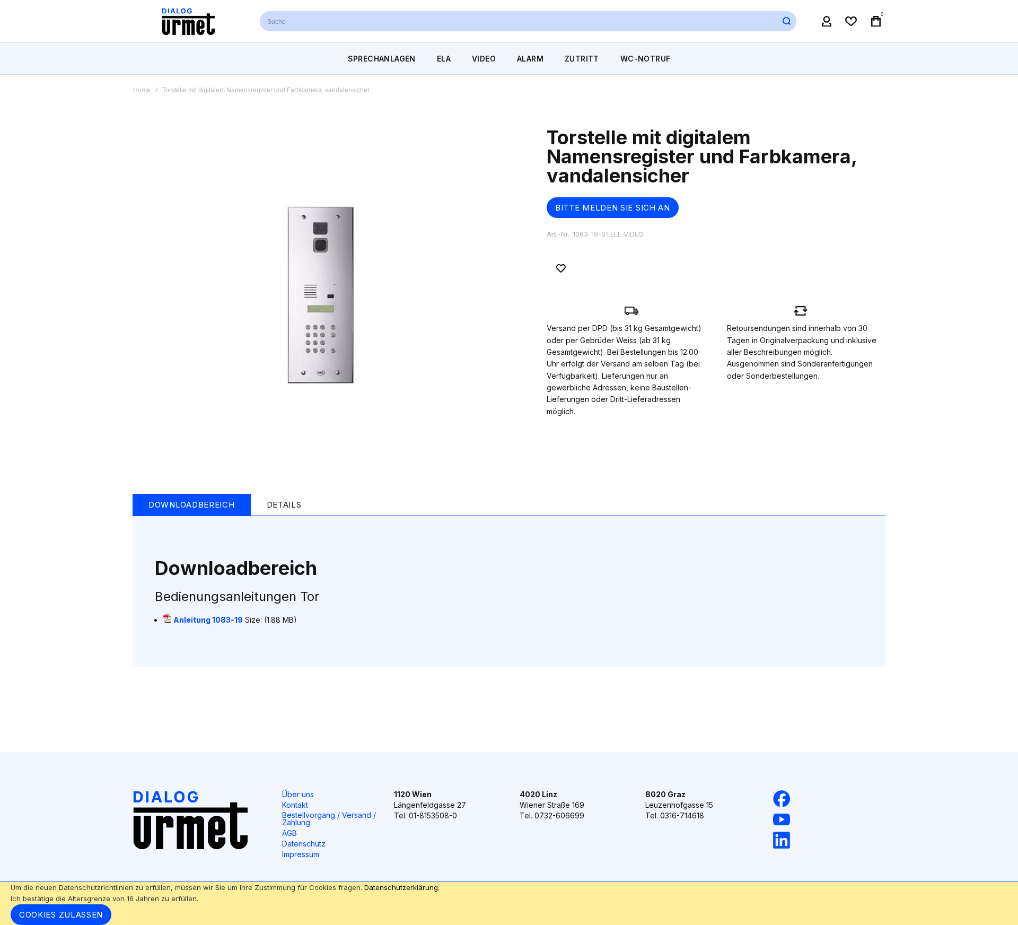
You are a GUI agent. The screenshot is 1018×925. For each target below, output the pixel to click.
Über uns (298, 794)
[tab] (192, 505)
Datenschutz (304, 843)
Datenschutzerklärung (401, 887)
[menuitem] (381, 58)
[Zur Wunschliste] (561, 268)
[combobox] (528, 21)
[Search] (786, 21)
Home (142, 90)
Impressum (300, 854)
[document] (509, 903)
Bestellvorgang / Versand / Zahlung (329, 818)
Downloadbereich (191, 505)
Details (284, 505)
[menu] (509, 58)
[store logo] (188, 21)
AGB (289, 832)
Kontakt (295, 804)
